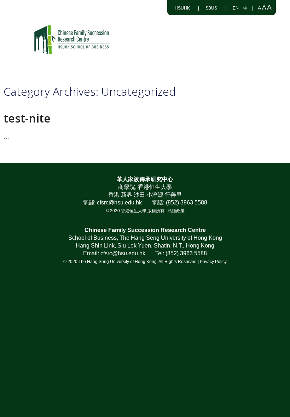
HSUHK (182, 8)
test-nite (27, 118)
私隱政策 (176, 210)
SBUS (211, 8)
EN (236, 8)
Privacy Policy (213, 261)
